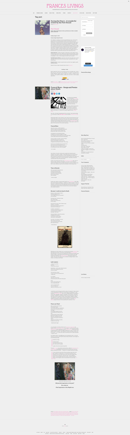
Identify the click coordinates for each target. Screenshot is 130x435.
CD (66, 81)
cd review (68, 81)
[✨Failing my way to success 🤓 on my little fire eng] (93, 58)
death (60, 412)
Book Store (79, 433)
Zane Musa (68, 82)
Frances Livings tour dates (85, 277)
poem (54, 414)
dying (69, 412)
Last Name (84, 29)
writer (63, 415)
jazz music (54, 82)
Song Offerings (67, 414)
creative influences (56, 412)
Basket (42, 432)
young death (68, 415)
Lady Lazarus (75, 251)
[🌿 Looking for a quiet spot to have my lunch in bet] (83, 60)
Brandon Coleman (63, 81)
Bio (44, 432)
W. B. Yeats (56, 348)
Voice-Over (47, 433)
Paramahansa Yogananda (70, 327)
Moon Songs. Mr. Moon (85, 147)
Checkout (60, 432)
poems (62, 82)
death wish (67, 412)
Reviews (57, 81)
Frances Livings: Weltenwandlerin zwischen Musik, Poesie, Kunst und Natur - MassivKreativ (87, 166)
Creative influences (56, 411)
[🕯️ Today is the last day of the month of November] (83, 58)
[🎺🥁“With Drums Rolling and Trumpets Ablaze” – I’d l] (93, 60)
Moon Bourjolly (83, 174)
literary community (64, 255)
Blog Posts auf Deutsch (54, 432)
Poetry (54, 81)
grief (53, 413)
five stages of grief (73, 120)
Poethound (70, 65)
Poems (71, 433)
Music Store (75, 433)
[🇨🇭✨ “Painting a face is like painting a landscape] (88, 55)
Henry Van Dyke (67, 413)
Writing (67, 411)
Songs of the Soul (72, 414)
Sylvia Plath (52, 415)
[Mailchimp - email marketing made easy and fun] (84, 35)
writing (65, 415)
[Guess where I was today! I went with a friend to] (93, 55)
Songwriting (64, 411)
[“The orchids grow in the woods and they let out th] (88, 60)
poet (63, 82)
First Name (84, 25)
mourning (74, 413)
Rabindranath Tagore (58, 293)
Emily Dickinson (71, 181)
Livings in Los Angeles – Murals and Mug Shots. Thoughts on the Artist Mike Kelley (88, 149)
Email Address (84, 21)
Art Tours (38, 432)
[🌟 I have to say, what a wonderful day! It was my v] (88, 58)
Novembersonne (84, 145)
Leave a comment (72, 82)
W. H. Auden (76, 98)
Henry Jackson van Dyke (68, 160)
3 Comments (72, 415)
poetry (65, 82)
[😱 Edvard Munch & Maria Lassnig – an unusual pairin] (83, 55)
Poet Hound (55, 29)
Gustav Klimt (56, 413)
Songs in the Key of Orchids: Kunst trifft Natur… (57, 433)
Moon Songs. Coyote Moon (85, 146)
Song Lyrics (67, 433)
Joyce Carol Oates (74, 252)
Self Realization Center (60, 328)
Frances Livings (72, 81)
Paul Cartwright (58, 82)
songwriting (76, 414)
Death (59, 411)
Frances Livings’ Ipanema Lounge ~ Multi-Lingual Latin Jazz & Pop (76, 432)
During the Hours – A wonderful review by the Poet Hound (63, 22)
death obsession (63, 412)
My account (89, 432)
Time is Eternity (56, 415)
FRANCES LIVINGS (65, 6)
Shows (84, 433)
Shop (92, 432)
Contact (64, 432)
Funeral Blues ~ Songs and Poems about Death (64, 88)
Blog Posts (47, 432)
